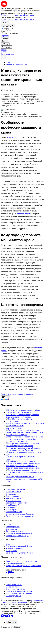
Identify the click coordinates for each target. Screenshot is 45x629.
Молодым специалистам (16, 64)
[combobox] (11, 622)
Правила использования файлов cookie (17, 19)
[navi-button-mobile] (3, 57)
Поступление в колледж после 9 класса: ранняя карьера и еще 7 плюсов (23, 449)
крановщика (12, 137)
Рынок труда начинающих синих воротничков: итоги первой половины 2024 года (24, 479)
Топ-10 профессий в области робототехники (25, 423)
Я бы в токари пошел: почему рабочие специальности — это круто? (22, 416)
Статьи (9, 62)
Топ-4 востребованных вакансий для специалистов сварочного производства (23, 467)
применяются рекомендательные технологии (22, 601)
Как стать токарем (14, 428)
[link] (5, 43)
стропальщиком (23, 214)
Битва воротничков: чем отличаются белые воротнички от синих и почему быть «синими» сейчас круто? (24, 439)
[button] (3, 50)
